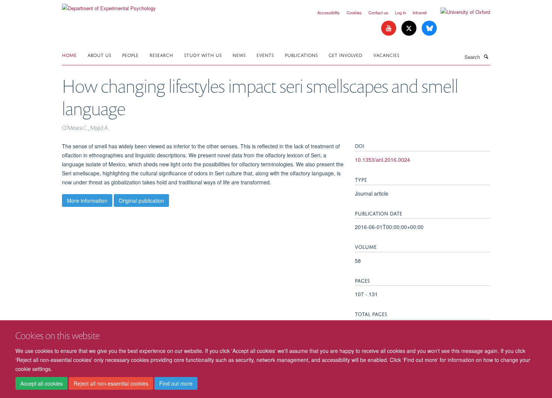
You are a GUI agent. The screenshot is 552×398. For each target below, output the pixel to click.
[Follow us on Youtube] (389, 28)
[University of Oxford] (459, 12)
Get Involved (345, 54)
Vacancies (386, 54)
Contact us (378, 12)
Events (265, 54)
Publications (301, 54)
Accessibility (328, 12)
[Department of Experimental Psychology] (109, 5)
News (239, 54)
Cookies (354, 12)
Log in (400, 12)
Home (69, 54)
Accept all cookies (41, 383)
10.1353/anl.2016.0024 (382, 159)
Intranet (420, 12)
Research (161, 54)
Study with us (203, 54)
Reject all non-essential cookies (111, 383)
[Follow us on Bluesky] (429, 28)
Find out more (176, 383)
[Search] (486, 56)
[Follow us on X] (409, 28)
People (130, 54)
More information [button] (87, 200)
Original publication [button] (141, 200)
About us (99, 54)
